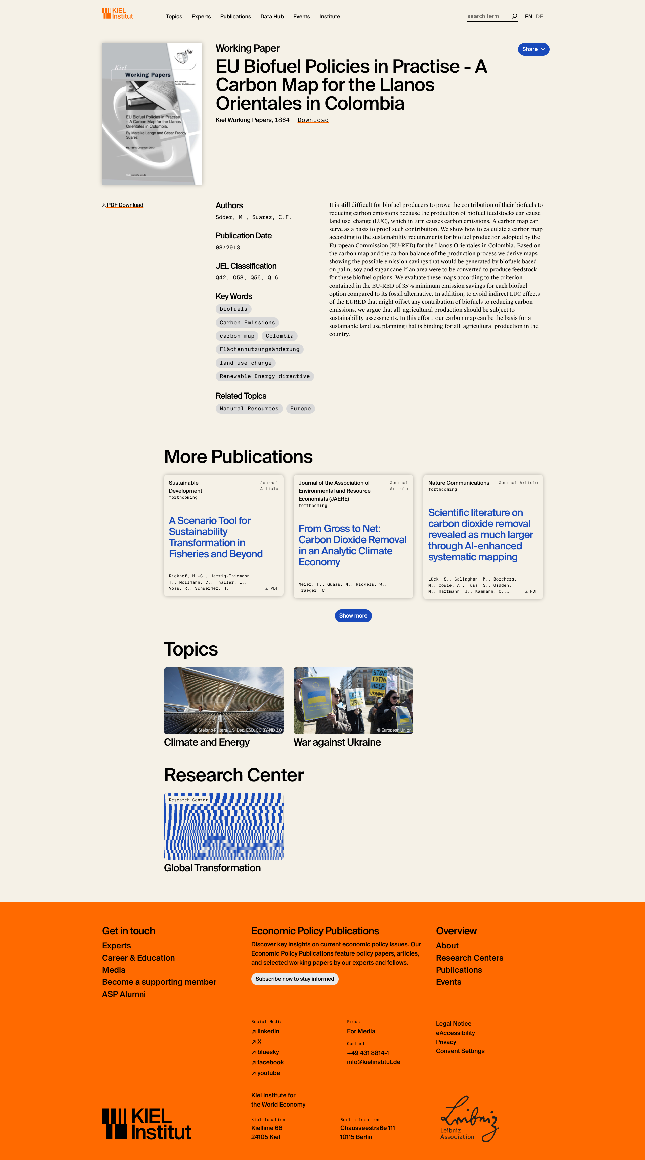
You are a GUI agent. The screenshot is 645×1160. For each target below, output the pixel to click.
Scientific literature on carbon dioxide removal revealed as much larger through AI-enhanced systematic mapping (480, 535)
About (447, 946)
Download (313, 120)
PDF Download (124, 205)
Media (114, 970)
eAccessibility (455, 1033)
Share (530, 49)
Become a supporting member (159, 982)
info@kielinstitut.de (373, 1062)
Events (448, 982)
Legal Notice (453, 1024)
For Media (361, 1031)
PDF (274, 588)
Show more (353, 615)
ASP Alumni (124, 994)
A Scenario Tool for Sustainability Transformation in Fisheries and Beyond (216, 537)
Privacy (446, 1042)
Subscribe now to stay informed (295, 978)
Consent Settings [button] (460, 1051)
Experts (116, 946)
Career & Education (138, 958)
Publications (459, 970)
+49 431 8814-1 (368, 1053)
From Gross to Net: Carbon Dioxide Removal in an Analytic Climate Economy (352, 545)
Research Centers (470, 958)
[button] (174, 16)
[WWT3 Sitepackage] (127, 13)
